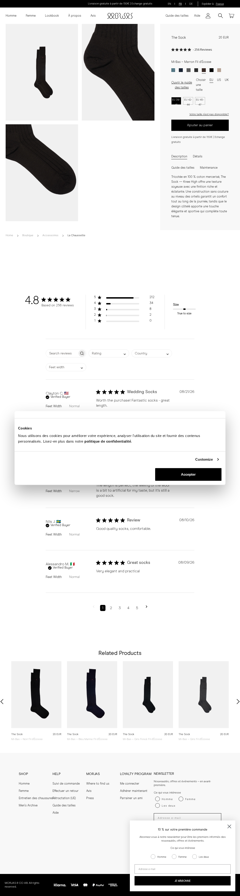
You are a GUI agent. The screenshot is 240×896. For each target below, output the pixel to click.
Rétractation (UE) (64, 798)
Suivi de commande (66, 783)
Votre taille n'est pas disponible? (209, 114)
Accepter (188, 474)
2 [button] (111, 608)
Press (90, 798)
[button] (124, 298)
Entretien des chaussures (36, 798)
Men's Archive (28, 805)
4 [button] (128, 608)
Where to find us (97, 783)
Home (9, 235)
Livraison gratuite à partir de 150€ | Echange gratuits (120, 3)
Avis (93, 15)
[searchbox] (62, 353)
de (191, 4)
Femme (31, 15)
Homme (11, 15)
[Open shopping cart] (231, 16)
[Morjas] (120, 16)
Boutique (27, 235)
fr (180, 4)
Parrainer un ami (131, 798)
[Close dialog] (229, 826)
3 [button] (120, 608)
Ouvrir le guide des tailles (181, 85)
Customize (204, 459)
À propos (74, 15)
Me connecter (129, 783)
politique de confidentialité (107, 441)
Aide (197, 15)
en (169, 4)
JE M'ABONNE (183, 881)
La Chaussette (76, 235)
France (220, 4)
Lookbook (52, 15)
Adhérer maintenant (133, 791)
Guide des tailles (176, 15)
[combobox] (109, 353)
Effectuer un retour (65, 791)
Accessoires (50, 235)
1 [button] (102, 608)
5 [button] (137, 608)
